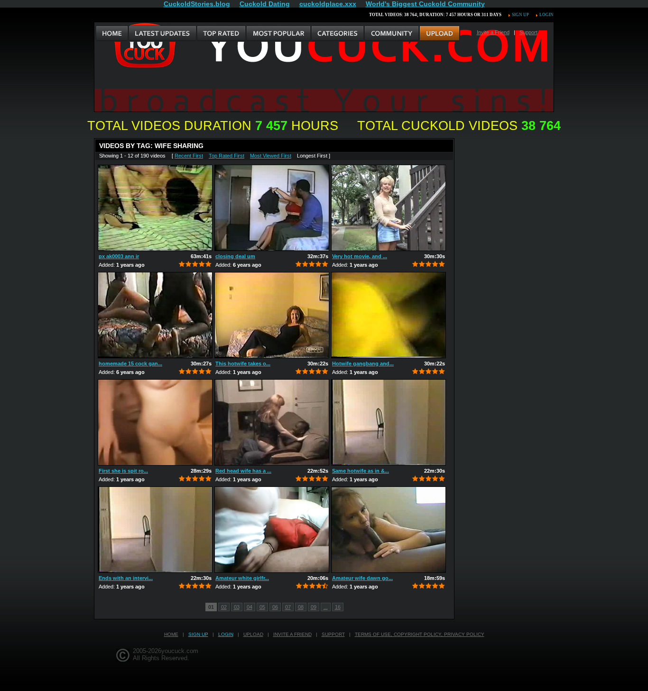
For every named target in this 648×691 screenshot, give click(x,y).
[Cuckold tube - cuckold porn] (112, 34)
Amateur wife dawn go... (362, 578)
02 (224, 607)
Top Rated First (226, 156)
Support (528, 32)
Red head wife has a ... (243, 471)
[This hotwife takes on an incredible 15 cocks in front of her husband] (272, 315)
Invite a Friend (493, 32)
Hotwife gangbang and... (363, 363)
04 (249, 607)
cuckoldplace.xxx (327, 4)
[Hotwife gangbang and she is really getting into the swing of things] (388, 315)
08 (301, 607)
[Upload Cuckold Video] (439, 34)
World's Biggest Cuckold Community (425, 4)
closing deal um (235, 256)
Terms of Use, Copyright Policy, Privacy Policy (419, 634)
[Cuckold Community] (391, 34)
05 (262, 607)
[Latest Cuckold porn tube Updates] (162, 34)
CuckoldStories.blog (197, 4)
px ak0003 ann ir (119, 256)
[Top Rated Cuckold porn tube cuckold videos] (221, 34)
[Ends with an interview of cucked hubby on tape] (155, 529)
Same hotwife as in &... (360, 471)
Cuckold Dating (265, 4)
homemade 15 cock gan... (130, 363)
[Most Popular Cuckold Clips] (278, 34)
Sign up (520, 14)
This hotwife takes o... (242, 363)
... (326, 607)
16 (338, 607)
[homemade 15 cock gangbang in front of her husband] (155, 315)
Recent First (189, 156)
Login (546, 14)
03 (237, 607)
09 (313, 607)
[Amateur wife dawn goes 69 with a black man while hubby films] (388, 529)
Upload (253, 634)
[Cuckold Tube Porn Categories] (337, 34)
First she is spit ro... (123, 471)
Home (171, 634)
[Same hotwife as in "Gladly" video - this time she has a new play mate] (388, 422)
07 (288, 607)
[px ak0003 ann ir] (155, 208)
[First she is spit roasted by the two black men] (155, 422)
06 (275, 607)
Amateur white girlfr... (242, 578)
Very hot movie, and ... (359, 256)
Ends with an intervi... (126, 578)
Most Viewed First (270, 156)
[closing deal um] (272, 208)
